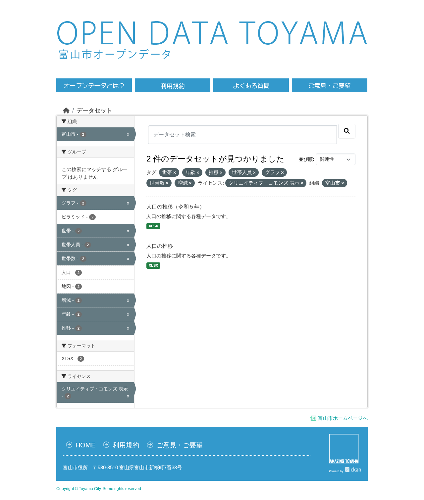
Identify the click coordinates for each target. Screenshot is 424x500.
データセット (94, 110)
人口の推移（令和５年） (175, 206)
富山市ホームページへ (343, 418)
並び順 (306, 159)
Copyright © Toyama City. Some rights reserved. (99, 488)
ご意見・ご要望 (179, 445)
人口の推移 (159, 246)
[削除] (175, 173)
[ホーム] (66, 110)
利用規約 (126, 445)
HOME (85, 445)
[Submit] (346, 131)
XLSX (153, 226)
